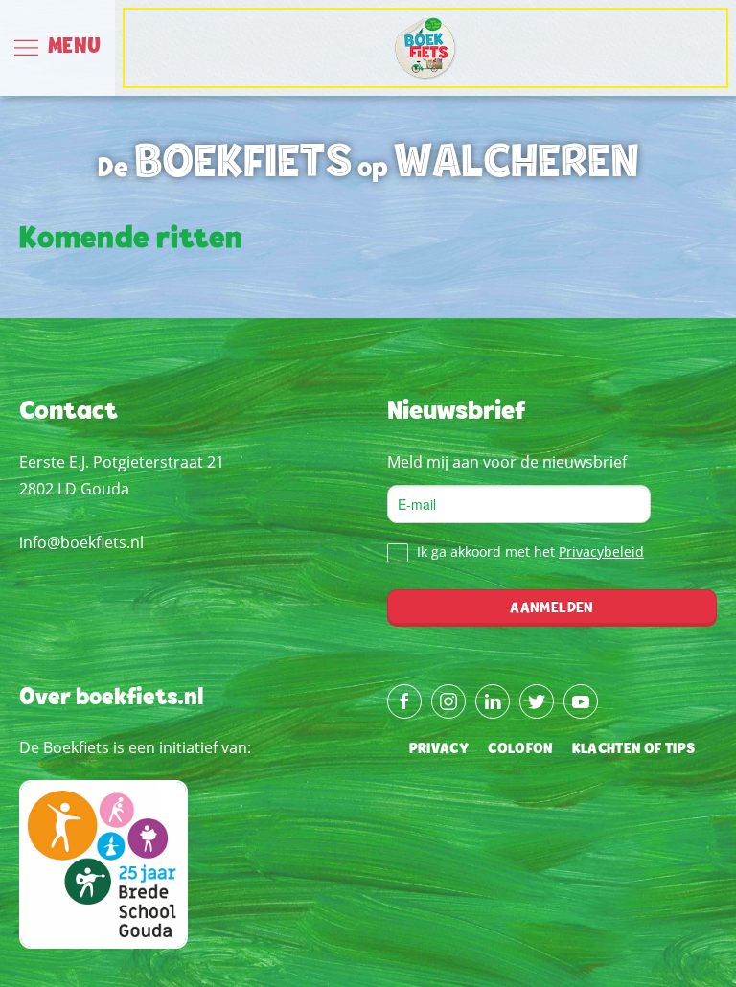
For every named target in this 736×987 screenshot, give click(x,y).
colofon (520, 749)
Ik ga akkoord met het (528, 551)
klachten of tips (634, 749)
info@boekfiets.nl (81, 542)
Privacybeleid (601, 551)
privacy (439, 749)
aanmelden (551, 608)
